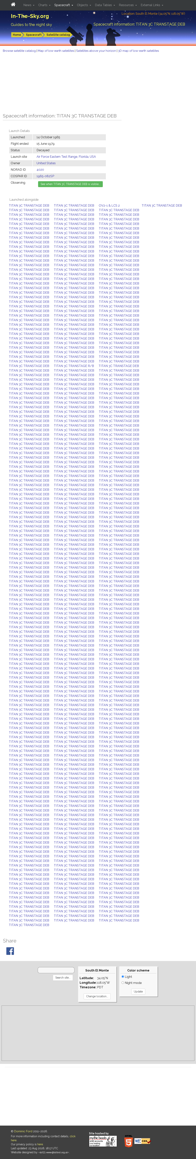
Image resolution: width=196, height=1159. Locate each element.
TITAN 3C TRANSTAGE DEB (29, 205)
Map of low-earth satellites (56, 51)
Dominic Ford (23, 1131)
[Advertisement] (98, 81)
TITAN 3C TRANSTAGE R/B (74, 366)
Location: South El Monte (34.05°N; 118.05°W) (153, 13)
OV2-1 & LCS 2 (109, 205)
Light (128, 977)
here (40, 1144)
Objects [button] (83, 5)
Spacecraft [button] (62, 5)
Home (17, 34)
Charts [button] (43, 5)
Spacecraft (34, 34)
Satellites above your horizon (96, 51)
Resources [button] (127, 5)
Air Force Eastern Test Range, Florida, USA (66, 156)
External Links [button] (151, 5)
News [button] (27, 5)
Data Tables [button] (104, 5)
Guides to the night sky (31, 24)
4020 (40, 169)
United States (46, 163)
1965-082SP (45, 176)
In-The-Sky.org (30, 16)
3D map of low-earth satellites (138, 51)
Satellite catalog (58, 34)
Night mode (133, 983)
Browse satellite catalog (20, 51)
